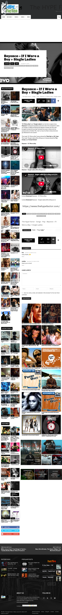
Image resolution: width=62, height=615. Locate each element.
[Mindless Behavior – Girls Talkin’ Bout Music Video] (4, 575)
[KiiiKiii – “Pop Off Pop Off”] (5, 347)
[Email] (43, 100)
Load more (51, 584)
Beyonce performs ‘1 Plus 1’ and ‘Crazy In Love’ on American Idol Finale (5, 254)
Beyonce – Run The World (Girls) (5, 283)
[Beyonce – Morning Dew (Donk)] (5, 95)
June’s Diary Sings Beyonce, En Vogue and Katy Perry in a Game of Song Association (5, 129)
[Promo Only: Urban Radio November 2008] (51, 402)
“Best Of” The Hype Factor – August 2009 (4, 507)
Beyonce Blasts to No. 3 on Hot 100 (5, 144)
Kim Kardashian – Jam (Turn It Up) (5, 296)
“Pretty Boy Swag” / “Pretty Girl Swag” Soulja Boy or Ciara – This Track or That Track (15, 439)
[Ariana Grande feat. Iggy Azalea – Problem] (24, 570)
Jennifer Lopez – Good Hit (5, 308)
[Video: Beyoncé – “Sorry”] (5, 150)
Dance (13, 339)
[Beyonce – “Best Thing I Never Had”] (5, 221)
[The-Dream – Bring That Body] (15, 95)
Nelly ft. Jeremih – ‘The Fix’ (5, 453)
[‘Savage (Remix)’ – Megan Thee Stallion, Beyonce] (15, 109)
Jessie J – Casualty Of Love (15, 453)
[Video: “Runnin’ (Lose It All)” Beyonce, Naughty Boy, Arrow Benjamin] (15, 165)
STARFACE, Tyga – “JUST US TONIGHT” (15, 378)
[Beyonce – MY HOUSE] (5, 109)
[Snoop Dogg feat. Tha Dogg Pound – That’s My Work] (5, 459)
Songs (7, 63)
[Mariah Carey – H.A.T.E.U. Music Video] (31, 313)
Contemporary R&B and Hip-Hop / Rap (54, 450)
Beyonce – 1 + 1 (14, 252)
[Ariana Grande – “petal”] (15, 412)
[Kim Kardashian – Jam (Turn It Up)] (5, 290)
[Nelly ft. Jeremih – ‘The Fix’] (5, 447)
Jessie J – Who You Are (15, 296)
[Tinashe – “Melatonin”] (15, 335)
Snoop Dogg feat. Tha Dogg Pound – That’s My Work (5, 465)
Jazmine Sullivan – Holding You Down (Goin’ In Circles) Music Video (33, 575)
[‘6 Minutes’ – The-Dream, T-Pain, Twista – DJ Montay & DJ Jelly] (15, 150)
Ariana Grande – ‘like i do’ (15, 492)
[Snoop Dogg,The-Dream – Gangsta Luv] (31, 357)
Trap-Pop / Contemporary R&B (14, 494)
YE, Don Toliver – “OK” (5, 341)
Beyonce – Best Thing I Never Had (15, 240)
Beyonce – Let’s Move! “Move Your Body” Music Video (15, 270)
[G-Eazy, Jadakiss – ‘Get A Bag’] (15, 501)
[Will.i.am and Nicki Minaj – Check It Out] (15, 514)
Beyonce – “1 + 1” (15, 213)
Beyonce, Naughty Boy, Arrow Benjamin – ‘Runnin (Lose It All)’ (5, 172)
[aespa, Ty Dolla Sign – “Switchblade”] (46, 459)
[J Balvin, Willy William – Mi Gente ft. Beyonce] (15, 122)
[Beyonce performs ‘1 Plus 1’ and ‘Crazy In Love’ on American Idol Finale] (5, 247)
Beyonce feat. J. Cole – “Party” (15, 200)
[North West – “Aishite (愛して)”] (5, 398)
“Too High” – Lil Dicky (12, 568)
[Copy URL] (38, 100)
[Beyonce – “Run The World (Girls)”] (5, 262)
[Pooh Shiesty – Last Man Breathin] (15, 398)
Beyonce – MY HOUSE (4, 115)
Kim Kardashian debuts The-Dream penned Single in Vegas (14, 309)
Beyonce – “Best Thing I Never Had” (5, 227)
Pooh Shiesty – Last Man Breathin (14, 405)
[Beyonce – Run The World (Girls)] (5, 276)
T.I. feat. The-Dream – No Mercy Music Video (5, 322)
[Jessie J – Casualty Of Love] (15, 447)
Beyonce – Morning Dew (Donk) (4, 102)
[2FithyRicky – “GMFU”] (41, 474)
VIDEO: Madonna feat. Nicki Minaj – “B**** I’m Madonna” (5, 187)
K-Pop (3, 351)
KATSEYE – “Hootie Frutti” (48, 571)
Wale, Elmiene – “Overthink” (5, 418)
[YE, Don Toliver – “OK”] (5, 335)
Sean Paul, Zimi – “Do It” (15, 393)
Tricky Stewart (9, 68)
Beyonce (12, 65)
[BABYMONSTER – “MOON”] (57, 459)
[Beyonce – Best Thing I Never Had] (15, 234)
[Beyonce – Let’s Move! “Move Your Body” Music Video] (15, 262)
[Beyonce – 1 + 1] (15, 247)
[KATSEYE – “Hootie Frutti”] (58, 573)
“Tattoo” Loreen (15, 464)
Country (13, 363)
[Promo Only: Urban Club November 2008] (51, 357)
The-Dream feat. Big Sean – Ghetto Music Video (5, 214)
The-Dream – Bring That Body (14, 102)
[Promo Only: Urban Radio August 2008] (31, 379)
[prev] (57, 230)
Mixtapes (4, 505)
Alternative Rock (27, 470)
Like (17, 527)
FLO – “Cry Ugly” (14, 353)
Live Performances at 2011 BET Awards (15, 227)
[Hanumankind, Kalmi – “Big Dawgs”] (5, 472)
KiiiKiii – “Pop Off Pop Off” (5, 354)
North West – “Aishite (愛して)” (5, 405)
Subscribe (15, 534)
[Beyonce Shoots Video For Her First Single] (15, 276)
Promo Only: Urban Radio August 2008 (31, 389)
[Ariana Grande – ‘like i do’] (15, 485)
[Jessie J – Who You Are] (15, 290)
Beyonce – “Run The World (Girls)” (4, 269)
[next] (59, 230)
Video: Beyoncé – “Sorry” (5, 157)
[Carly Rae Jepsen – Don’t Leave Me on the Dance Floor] (5, 372)
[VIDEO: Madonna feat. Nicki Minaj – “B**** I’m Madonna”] (5, 180)
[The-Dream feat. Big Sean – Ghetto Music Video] (5, 207)
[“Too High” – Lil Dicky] (4, 570)
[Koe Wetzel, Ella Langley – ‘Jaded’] (15, 360)
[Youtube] (54, 598)
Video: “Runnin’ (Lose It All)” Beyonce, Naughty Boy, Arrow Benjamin (15, 172)
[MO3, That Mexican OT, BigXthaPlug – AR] (4, 564)
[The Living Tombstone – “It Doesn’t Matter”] (27, 474)
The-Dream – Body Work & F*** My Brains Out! (5, 240)
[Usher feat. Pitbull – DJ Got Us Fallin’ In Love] (5, 514)
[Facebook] (53, 100)
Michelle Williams (20, 65)
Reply (23, 256)
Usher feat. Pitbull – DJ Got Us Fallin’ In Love (5, 521)
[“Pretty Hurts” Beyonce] (15, 180)
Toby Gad (35, 65)
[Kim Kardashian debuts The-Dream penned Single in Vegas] (15, 302)
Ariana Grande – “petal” (15, 418)
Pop (12, 63)
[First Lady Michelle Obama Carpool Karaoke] (15, 137)
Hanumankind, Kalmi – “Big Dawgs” (4, 478)
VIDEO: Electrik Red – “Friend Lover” (50, 345)
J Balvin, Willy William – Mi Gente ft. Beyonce (15, 128)
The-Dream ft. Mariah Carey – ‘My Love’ (30, 346)
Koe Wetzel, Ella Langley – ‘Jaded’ (15, 366)
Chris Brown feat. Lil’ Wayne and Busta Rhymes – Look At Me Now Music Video (5, 438)
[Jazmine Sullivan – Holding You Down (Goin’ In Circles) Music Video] (24, 575)
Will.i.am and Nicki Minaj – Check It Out (15, 521)
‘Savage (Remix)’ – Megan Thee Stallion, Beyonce (15, 115)
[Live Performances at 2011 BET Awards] (15, 221)
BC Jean (6, 65)
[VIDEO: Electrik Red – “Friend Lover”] (51, 335)
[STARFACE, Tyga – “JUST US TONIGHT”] (15, 372)
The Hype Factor (26, 96)
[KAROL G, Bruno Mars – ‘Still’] (5, 386)
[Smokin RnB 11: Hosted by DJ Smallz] (31, 424)
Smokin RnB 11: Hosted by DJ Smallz (30, 435)
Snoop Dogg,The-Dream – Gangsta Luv (31, 368)
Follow (16, 530)
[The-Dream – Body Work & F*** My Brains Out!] (5, 234)
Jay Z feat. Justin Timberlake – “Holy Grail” (5, 200)
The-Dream (29, 65)
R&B (17, 63)
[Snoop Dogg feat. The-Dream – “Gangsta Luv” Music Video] (51, 379)
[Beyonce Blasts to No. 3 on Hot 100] (5, 137)
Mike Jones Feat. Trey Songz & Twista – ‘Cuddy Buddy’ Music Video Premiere (13, 549)
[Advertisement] (31, 31)
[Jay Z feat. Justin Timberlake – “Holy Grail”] (5, 194)
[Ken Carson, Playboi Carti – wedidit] (24, 564)
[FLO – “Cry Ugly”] (15, 347)
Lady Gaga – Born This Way (15, 478)
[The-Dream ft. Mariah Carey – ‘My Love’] (31, 335)
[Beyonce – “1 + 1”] (15, 207)
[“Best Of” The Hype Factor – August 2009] (5, 501)
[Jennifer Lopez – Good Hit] (5, 302)
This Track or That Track (14, 434)
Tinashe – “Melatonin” (14, 341)
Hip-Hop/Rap (4, 339)
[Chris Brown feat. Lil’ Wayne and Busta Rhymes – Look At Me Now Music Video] (5, 430)
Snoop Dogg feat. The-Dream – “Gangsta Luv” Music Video (49, 390)
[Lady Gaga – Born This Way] (15, 472)
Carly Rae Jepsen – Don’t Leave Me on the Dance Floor (5, 379)
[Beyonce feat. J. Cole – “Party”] (15, 194)
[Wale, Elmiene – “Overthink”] (5, 412)
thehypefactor (39, 72)
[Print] (48, 100)
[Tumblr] (47, 598)
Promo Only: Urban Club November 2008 (51, 368)
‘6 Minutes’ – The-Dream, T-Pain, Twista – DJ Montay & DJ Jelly (15, 158)
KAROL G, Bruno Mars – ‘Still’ (5, 393)
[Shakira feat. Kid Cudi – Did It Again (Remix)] (5, 485)
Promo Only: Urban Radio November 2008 (50, 413)
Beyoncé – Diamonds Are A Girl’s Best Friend (31, 413)
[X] (51, 598)
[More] (58, 100)
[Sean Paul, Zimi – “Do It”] (15, 386)
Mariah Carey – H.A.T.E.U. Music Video (31, 323)
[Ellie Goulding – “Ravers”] (5, 360)
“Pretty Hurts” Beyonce (14, 186)
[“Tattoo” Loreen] (15, 459)
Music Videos (5, 434)
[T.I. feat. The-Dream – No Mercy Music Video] (5, 315)
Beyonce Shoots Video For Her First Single (14, 283)
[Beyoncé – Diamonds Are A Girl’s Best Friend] (31, 402)
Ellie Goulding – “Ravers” (4, 366)
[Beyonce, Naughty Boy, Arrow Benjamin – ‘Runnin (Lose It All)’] (5, 165)
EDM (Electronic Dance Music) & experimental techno (48, 579)
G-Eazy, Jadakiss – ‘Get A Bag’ (15, 507)
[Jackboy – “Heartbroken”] (55, 474)
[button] (59, 17)
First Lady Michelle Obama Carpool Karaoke (15, 144)
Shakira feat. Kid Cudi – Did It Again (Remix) (5, 492)
